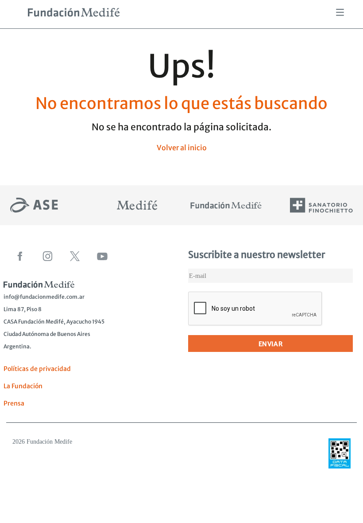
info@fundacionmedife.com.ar (44, 296)
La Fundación (23, 386)
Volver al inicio (182, 147)
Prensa (14, 403)
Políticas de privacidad (37, 369)
